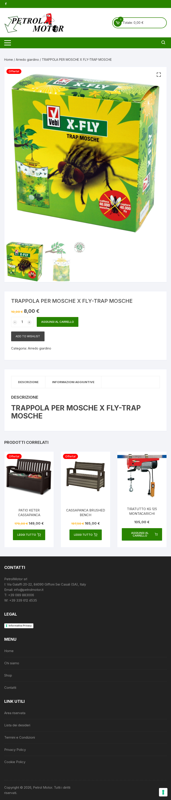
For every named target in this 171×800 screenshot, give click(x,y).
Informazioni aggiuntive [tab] (73, 382)
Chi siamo (11, 663)
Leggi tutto (26, 534)
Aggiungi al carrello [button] (140, 534)
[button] (158, 74)
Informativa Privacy (20, 625)
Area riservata (14, 713)
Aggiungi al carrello (57, 321)
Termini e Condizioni (19, 737)
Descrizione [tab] (28, 382)
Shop (8, 675)
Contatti (10, 687)
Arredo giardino (27, 59)
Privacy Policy (15, 749)
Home (8, 59)
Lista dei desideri (17, 725)
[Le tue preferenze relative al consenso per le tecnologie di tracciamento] (163, 792)
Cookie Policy (14, 762)
